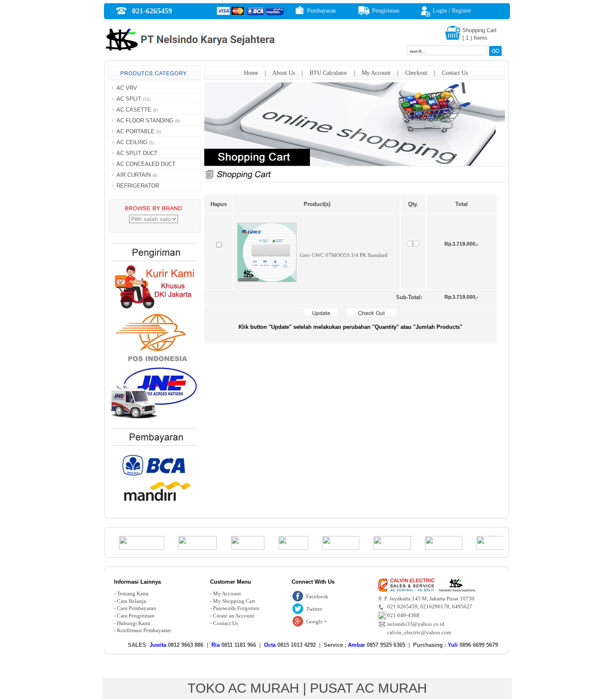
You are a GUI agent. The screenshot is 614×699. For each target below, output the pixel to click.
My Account (376, 73)
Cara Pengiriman (136, 616)
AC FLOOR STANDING (145, 120)
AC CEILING (132, 142)
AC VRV (127, 88)
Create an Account (233, 616)
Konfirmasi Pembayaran (144, 630)
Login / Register (452, 11)
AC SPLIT (129, 99)
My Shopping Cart (234, 601)
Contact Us (455, 73)
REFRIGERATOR (138, 186)
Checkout (416, 73)
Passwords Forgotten (236, 608)
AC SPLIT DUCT (137, 153)
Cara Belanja (131, 601)
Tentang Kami (133, 593)
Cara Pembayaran (136, 608)
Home (251, 73)
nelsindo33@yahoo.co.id (415, 624)
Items (480, 38)
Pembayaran (321, 11)
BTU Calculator (328, 73)
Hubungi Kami (133, 623)
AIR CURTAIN (134, 175)
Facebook (317, 596)
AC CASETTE (134, 110)
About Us (283, 73)
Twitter (314, 609)
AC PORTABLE (136, 131)
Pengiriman (385, 11)
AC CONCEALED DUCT (146, 164)
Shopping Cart (479, 30)
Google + (316, 621)
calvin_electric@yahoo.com (419, 632)
